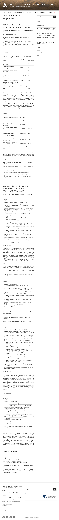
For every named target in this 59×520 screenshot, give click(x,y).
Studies (35, 12)
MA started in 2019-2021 (25, 321)
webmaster (4, 505)
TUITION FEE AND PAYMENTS (10, 451)
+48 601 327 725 (15, 492)
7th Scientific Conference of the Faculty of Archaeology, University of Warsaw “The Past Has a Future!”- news (46, 30)
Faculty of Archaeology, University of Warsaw (12, 486)
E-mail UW (39, 52)
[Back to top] (33, 475)
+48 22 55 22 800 (9, 501)
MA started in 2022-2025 (25, 194)
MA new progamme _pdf (9, 34)
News (4, 12)
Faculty (9, 12)
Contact (50, 12)
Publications (43, 12)
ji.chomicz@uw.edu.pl (13, 499)
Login (38, 49)
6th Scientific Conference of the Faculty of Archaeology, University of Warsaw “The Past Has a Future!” (46, 42)
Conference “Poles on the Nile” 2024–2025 (46, 35)
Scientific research (18, 12)
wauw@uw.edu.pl (9, 504)
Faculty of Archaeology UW (32, 4)
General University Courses (16, 234)
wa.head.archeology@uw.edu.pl (24, 443)
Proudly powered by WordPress (32, 517)
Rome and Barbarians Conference (44, 33)
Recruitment (28, 12)
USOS (38, 54)
